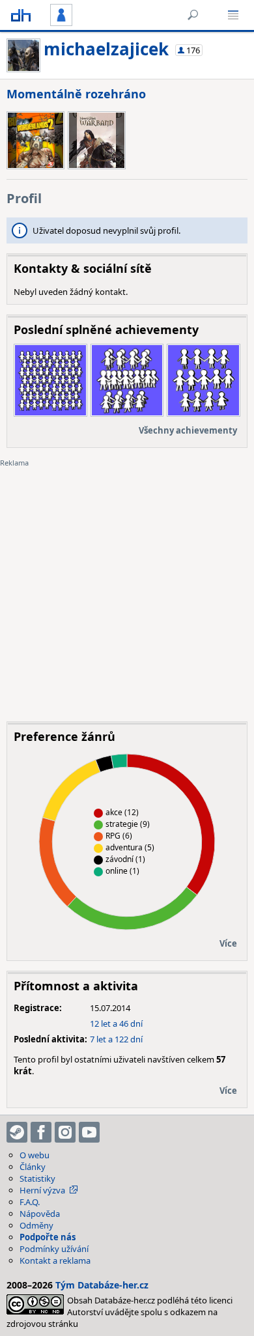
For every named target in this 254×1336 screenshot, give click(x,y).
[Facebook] (41, 1132)
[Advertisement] (127, 585)
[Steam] (17, 1132)
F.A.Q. (30, 1202)
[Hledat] (192, 15)
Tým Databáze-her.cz (101, 1285)
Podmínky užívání (54, 1249)
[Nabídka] (233, 15)
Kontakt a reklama (55, 1260)
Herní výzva (42, 1190)
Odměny (36, 1225)
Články (33, 1167)
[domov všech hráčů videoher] (20, 15)
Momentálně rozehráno (76, 94)
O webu (34, 1155)
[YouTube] (89, 1132)
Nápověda (40, 1213)
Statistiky (37, 1178)
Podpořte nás (48, 1237)
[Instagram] (65, 1132)
